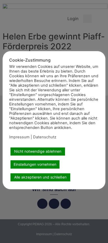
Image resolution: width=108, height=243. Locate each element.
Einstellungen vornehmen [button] (35, 164)
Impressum (19, 137)
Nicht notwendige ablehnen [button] (37, 151)
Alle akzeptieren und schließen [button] (40, 177)
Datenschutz (44, 137)
